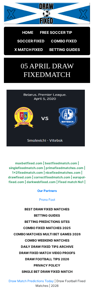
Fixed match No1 (71, 182)
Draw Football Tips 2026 (47, 259)
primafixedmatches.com (64, 168)
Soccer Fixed (30, 41)
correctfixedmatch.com (52, 177)
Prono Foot (47, 200)
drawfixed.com (19, 177)
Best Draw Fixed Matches (47, 209)
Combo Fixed (64, 41)
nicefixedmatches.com (62, 172)
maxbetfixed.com (28, 163)
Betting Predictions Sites (47, 222)
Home (27, 32)
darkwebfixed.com (41, 182)
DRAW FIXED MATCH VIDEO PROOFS (47, 253)
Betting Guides (64, 49)
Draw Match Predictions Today (31, 281)
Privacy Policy (47, 265)
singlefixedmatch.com (26, 168)
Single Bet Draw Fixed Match (47, 272)
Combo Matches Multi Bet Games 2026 (47, 234)
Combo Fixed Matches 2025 (47, 228)
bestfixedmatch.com (61, 163)
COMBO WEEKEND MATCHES (47, 240)
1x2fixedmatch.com (27, 172)
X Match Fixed (28, 49)
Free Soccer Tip (56, 32)
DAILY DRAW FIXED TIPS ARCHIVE (47, 247)
